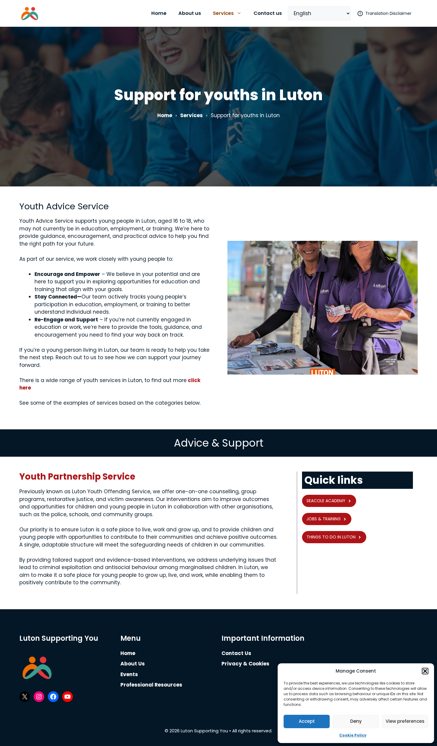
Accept (307, 721)
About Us (132, 663)
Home (158, 13)
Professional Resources (151, 684)
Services (223, 13)
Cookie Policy (353, 735)
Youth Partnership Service (77, 477)
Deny (356, 721)
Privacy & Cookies (245, 663)
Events (129, 674)
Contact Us (236, 653)
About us (189, 13)
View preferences (405, 721)
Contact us (268, 13)
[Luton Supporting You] (29, 13)
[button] (425, 671)
